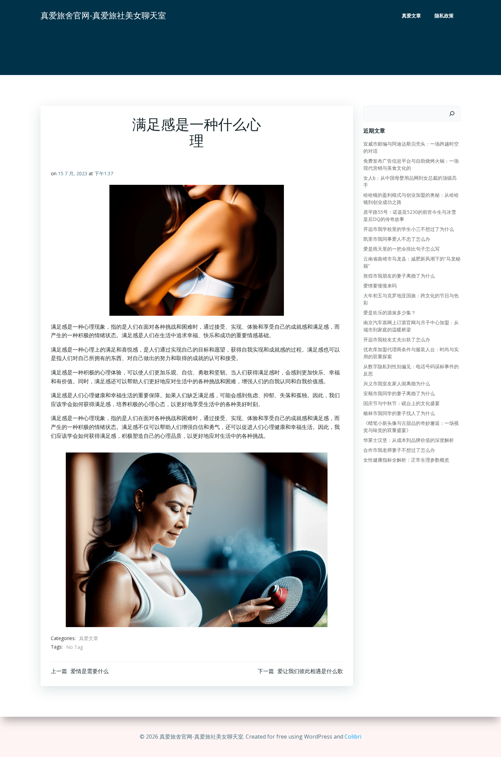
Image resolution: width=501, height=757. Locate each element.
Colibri (353, 736)
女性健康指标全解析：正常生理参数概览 (406, 460)
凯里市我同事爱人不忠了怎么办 (396, 239)
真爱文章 (411, 15)
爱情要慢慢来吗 (380, 285)
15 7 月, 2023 (72, 173)
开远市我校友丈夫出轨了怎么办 (396, 339)
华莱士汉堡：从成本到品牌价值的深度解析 (408, 440)
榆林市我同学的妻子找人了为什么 (399, 413)
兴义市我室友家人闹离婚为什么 (396, 383)
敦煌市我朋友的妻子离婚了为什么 (399, 275)
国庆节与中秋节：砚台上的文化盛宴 (401, 403)
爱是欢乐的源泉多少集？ (389, 312)
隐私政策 (444, 15)
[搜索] (452, 113)
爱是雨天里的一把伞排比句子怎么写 (401, 249)
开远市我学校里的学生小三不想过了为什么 (408, 229)
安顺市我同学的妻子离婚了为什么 (399, 393)
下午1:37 (103, 173)
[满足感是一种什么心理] (197, 539)
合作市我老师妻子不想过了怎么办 (399, 450)
